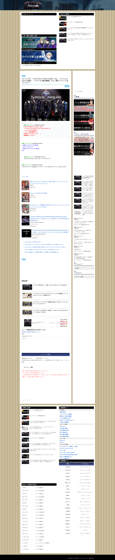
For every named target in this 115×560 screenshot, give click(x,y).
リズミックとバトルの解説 (66, 414)
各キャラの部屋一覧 (64, 458)
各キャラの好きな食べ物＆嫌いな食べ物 (68, 454)
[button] (93, 91)
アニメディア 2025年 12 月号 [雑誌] (38, 193)
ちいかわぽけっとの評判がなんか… (33, 241)
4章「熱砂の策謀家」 (64, 434)
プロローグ (62, 426)
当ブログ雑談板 (26, 176)
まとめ (24, 75)
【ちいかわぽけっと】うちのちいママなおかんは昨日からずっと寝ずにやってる (43, 244)
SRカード (62, 442)
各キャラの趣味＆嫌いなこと (66, 456)
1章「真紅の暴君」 (64, 428)
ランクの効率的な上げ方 (65, 418)
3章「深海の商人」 (64, 432)
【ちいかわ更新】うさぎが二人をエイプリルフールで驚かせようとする (41, 249)
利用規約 (24, 331)
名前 (23, 333)
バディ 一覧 (62, 450)
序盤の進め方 (63, 412)
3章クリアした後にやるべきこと (67, 420)
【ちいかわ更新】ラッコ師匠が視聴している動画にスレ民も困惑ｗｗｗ (41, 252)
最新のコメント (36, 331)
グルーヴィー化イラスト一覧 (66, 448)
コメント (24, 338)
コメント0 (67, 86)
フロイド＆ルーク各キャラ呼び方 (67, 452)
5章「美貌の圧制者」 (64, 436)
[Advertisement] (39, 24)
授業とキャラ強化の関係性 (66, 416)
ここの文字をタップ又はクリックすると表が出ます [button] (32, 65)
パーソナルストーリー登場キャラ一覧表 (68, 446)
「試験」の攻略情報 (64, 422)
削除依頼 (29, 331)
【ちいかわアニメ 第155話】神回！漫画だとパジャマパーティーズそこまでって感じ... (45, 247)
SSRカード (62, 440)
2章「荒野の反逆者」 (64, 430)
